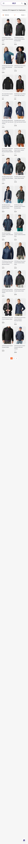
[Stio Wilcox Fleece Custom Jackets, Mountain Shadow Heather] (8, 166)
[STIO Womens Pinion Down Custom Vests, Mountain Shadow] (8, 55)
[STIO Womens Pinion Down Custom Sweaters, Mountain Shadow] (20, 307)
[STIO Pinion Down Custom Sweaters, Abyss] (8, 335)
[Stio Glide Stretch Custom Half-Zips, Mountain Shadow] (20, 110)
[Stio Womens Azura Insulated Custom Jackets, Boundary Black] (20, 194)
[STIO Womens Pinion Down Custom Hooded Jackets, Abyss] (20, 250)
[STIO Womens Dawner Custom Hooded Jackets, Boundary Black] (20, 27)
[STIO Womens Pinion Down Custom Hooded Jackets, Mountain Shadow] (8, 250)
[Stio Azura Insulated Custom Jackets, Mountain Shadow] (8, 222)
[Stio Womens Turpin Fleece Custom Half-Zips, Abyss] (20, 83)
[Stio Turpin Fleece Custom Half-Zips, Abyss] (8, 83)
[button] (3, 3)
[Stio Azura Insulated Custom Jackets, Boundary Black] (20, 222)
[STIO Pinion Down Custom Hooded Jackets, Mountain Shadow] (8, 279)
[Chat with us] (24, 840)
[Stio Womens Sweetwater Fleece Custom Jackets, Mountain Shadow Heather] (8, 138)
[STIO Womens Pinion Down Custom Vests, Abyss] (20, 55)
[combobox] (20, 15)
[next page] (16, 358)
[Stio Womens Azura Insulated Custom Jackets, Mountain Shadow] (8, 194)
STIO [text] (3, 42)
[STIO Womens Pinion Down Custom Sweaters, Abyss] (8, 307)
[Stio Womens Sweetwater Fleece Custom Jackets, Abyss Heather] (20, 138)
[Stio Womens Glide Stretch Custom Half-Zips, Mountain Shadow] (8, 110)
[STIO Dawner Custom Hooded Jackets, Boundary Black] (8, 27)
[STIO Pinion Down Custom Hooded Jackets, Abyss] (20, 279)
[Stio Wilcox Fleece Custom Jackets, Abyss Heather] (20, 166)
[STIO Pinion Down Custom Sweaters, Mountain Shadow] (20, 335)
